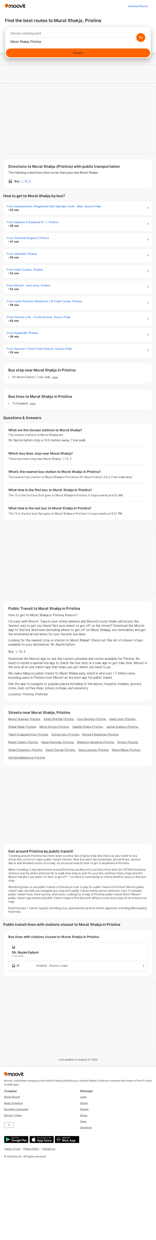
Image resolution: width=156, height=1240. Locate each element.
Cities (83, 1121)
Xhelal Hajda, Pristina (22, 726)
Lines (83, 1096)
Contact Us (48, 1148)
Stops (83, 1115)
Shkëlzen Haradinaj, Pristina (95, 742)
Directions (86, 1127)
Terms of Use (12, 1148)
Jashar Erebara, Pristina (122, 726)
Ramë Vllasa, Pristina (126, 750)
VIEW (55, 377)
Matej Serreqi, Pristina (54, 726)
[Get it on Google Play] (15, 1139)
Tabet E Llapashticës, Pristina (28, 734)
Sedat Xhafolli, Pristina (59, 719)
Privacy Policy (31, 1148)
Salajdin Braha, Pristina (87, 726)
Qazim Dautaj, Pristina (60, 750)
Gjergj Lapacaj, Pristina (93, 750)
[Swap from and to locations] (140, 37)
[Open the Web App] (66, 1139)
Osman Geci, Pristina (65, 734)
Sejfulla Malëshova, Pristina (26, 757)
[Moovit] (15, 6)
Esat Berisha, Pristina (91, 719)
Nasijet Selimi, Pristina (23, 742)
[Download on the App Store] (41, 1139)
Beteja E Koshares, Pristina (100, 734)
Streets (84, 1109)
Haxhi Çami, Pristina (122, 719)
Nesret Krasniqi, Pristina (24, 719)
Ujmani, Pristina (127, 742)
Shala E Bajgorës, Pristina (25, 750)
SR (9, 1125)
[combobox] (78, 34)
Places (84, 1103)
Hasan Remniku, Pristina (57, 742)
